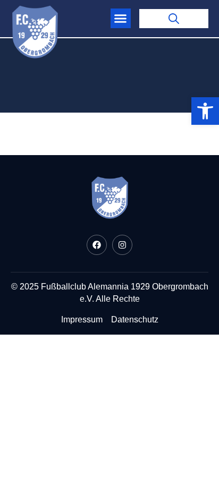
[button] (121, 18)
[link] (205, 111)
